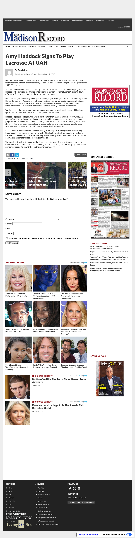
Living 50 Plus (44, 21)
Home (8, 47)
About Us (41, 488)
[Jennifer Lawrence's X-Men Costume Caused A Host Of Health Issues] (46, 278)
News (15, 47)
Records (82, 47)
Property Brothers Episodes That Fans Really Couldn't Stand (74, 366)
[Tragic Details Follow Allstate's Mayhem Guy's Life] (18, 314)
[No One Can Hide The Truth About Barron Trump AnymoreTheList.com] (17, 387)
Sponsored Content (15, 511)
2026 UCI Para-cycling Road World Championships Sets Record (104, 247)
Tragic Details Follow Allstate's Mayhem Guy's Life (17, 330)
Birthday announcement (45, 514)
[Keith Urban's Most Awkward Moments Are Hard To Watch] (46, 350)
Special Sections (96, 47)
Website (9, 233)
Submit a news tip (43, 504)
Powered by (74, 376)
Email (8, 228)
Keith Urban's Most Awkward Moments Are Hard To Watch (45, 366)
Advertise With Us (44, 494)
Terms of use (42, 501)
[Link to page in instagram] (79, 488)
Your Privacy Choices (114, 534)
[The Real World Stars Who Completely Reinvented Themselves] (74, 278)
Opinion (42, 47)
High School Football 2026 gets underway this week (109, 253)
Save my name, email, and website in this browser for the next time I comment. (43, 238)
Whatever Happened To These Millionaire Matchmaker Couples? (73, 331)
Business (72, 47)
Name (8, 223)
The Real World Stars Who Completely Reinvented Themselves (72, 295)
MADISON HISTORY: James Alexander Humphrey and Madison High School (106, 269)
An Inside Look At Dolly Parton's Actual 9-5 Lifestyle (16, 294)
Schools (32, 47)
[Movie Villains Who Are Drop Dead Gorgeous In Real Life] (46, 314)
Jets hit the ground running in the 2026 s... (86, 182)
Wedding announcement (46, 521)
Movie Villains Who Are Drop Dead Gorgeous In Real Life (45, 330)
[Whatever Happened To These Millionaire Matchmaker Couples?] (74, 314)
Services (111, 21)
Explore (55, 21)
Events (51, 47)
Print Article (81, 155)
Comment (10, 219)
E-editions (89, 21)
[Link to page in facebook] (12, 155)
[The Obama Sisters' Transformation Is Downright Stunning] (18, 350)
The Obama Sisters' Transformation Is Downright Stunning (17, 367)
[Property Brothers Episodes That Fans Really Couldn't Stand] (74, 350)
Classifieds (65, 21)
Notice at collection (88, 534)
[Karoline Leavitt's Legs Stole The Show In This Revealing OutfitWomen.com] (17, 413)
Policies (40, 498)
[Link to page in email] (8, 155)
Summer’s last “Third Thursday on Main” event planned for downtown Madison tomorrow (109, 258)
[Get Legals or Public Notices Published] (110, 117)
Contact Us (100, 21)
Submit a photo (43, 508)
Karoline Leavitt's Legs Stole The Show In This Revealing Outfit (58, 408)
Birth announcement (44, 511)
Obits (10, 504)
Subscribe (41, 491)
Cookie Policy (89, 502)
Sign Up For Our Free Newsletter (48, 524)
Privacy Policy (75, 502)
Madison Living (31, 21)
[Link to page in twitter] (17, 155)
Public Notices (77, 21)
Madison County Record (13, 21)
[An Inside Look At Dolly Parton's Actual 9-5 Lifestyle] (18, 278)
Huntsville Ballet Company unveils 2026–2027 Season (109, 264)
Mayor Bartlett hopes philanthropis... (42, 182)
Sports (22, 47)
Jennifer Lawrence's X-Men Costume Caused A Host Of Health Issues (44, 295)
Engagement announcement (47, 517)
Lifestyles (61, 47)
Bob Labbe (23, 70)
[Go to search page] (128, 46)
